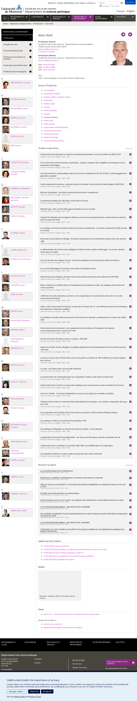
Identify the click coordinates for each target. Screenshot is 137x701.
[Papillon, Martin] (5, 401)
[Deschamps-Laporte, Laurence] (5, 200)
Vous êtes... (120, 642)
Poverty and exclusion (53, 130)
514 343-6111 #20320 (46, 51)
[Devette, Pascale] (5, 209)
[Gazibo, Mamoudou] (5, 252)
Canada (47, 114)
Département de (47, 11)
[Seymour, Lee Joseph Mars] (5, 453)
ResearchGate (49, 64)
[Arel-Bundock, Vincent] (5, 85)
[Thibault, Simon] (5, 479)
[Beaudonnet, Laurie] (5, 111)
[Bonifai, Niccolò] (5, 138)
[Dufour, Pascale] (5, 218)
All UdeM (116, 6)
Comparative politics (52, 93)
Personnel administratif (13, 50)
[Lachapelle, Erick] (5, 278)
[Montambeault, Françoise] (5, 341)
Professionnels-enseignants (15, 71)
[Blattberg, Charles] (5, 129)
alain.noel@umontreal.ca (48, 49)
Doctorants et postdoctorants (15, 65)
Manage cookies (17, 691)
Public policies (49, 124)
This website (105, 6)
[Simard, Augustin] (5, 462)
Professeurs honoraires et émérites (14, 58)
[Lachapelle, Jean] (5, 287)
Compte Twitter (49, 67)
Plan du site (77, 664)
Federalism (48, 100)
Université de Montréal (11, 9)
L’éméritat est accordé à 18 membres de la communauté (71, 614)
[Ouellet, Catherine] (5, 384)
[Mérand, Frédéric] (5, 332)
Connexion (90, 3)
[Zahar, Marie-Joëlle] (5, 513)
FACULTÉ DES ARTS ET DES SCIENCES (117, 662)
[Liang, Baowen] (5, 296)
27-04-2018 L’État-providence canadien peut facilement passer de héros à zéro (75, 549)
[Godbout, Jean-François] (5, 261)
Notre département (101, 642)
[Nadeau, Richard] (5, 367)
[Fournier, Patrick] (5, 235)
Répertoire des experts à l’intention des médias (63, 627)
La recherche (30, 642)
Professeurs (38, 24)
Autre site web (49, 69)
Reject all (34, 691)
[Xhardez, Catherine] (5, 496)
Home (5, 24)
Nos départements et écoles (116, 668)
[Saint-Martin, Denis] (5, 444)
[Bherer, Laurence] (5, 120)
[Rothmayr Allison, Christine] (5, 427)
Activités (37, 663)
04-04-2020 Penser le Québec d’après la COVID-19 (63, 553)
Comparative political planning (56, 127)
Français (120, 11)
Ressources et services (53, 643)
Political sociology (51, 137)
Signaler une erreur (80, 667)
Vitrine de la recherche (53, 624)
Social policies (49, 90)
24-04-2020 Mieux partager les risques (59, 559)
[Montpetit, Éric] (5, 350)
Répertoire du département (20, 24)
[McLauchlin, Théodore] (5, 323)
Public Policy (49, 120)
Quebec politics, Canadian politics (57, 97)
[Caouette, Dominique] (5, 165)
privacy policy (19, 696)
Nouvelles (38, 659)
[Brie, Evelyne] (5, 148)
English (130, 11)
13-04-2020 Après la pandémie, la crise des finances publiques (69, 556)
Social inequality (50, 110)
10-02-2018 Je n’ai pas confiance (56, 546)
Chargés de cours (10, 44)
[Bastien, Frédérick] (5, 101)
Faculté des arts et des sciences (40, 9)
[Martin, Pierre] (5, 313)
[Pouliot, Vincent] (5, 410)
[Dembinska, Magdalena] (5, 191)
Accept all (47, 691)
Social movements (51, 134)
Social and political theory (54, 140)
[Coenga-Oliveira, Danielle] (5, 174)
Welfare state (49, 103)
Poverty (47, 107)
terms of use (35, 696)
